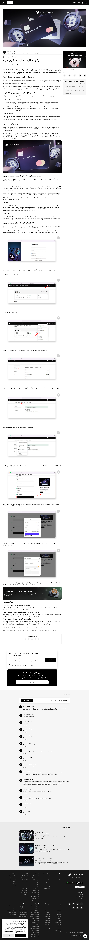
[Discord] (73, 907)
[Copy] (85, 75)
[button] (32, 156)
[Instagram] (77, 903)
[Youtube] (73, 903)
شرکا (9, 935)
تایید (21, 935)
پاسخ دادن (25, 711)
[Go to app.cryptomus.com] (77, 3)
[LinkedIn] (69, 903)
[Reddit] (77, 907)
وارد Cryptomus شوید (27, 700)
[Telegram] (81, 907)
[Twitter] (81, 903)
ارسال (50, 660)
